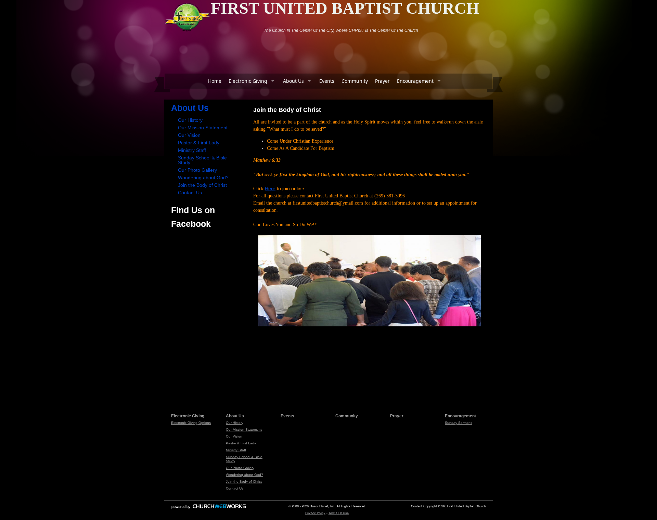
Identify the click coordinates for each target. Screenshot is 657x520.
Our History (190, 120)
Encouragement (415, 81)
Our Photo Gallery (197, 170)
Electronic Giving (248, 81)
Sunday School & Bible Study (202, 160)
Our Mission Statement (203, 127)
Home (214, 81)
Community (355, 81)
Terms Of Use (338, 513)
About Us (293, 81)
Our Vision (189, 135)
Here (270, 188)
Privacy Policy (315, 513)
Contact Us (190, 192)
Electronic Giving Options (191, 423)
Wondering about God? (203, 177)
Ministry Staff (192, 150)
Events (326, 81)
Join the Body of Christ (202, 185)
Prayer (382, 81)
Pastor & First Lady (198, 142)
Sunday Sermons (458, 423)
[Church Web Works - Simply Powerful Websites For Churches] (208, 508)
